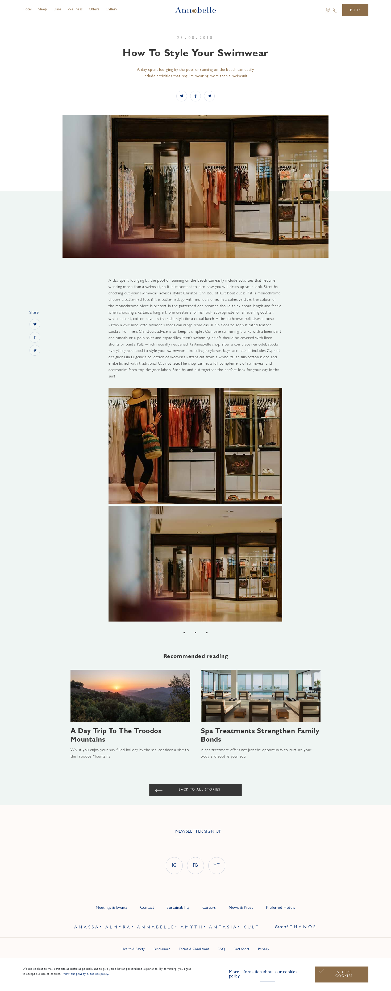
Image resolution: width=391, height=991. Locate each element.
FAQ (221, 949)
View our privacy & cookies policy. (85, 974)
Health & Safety (133, 949)
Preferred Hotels (280, 908)
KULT (251, 928)
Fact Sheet (241, 949)
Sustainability (178, 908)
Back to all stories (199, 790)
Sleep (42, 9)
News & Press (241, 908)
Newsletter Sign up (198, 832)
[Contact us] (335, 13)
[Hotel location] (326, 14)
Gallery (111, 9)
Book (355, 10)
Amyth (192, 928)
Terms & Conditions (194, 949)
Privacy (263, 949)
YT (217, 865)
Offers (94, 9)
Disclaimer (161, 949)
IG (174, 865)
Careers (209, 908)
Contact (147, 908)
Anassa (87, 928)
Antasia (223, 928)
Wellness (75, 9)
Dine (57, 9)
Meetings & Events (111, 908)
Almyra (118, 928)
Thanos (303, 927)
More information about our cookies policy (263, 974)
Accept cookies (344, 974)
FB (195, 865)
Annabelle (156, 928)
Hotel (27, 9)
